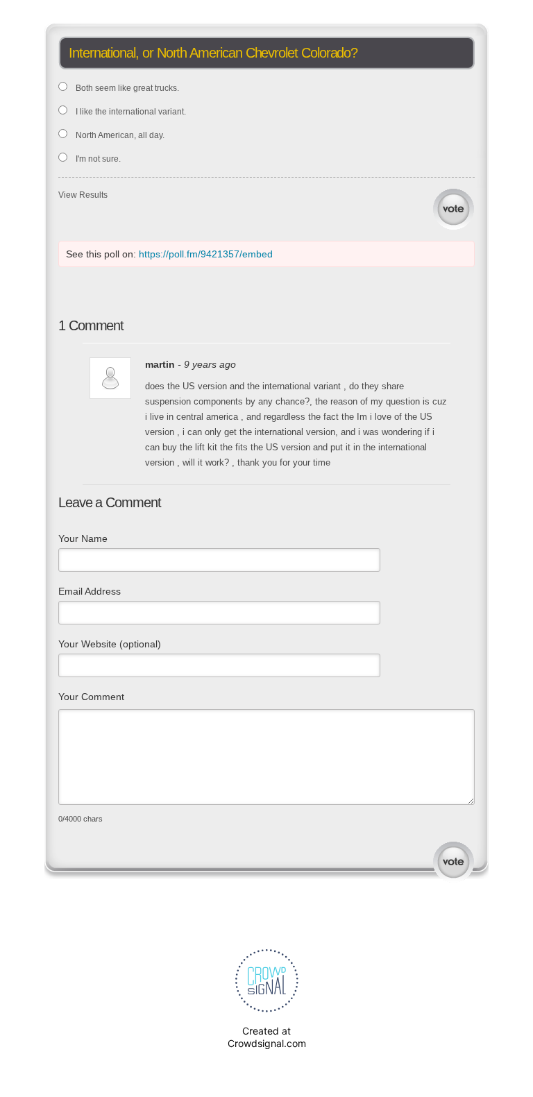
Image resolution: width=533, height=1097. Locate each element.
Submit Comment (453, 862)
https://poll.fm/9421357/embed (206, 254)
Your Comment (91, 696)
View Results (83, 195)
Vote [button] (453, 209)
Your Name (83, 538)
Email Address (89, 591)
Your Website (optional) (109, 643)
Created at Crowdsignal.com (267, 1037)
